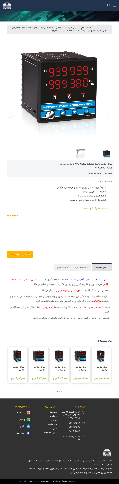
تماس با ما (53, 428)
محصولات (53, 412)
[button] (10, 112)
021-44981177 (74, 427)
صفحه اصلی (86, 27)
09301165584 (74, 431)
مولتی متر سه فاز (70, 27)
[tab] (102, 267)
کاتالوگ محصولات (50, 432)
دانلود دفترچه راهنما (19, 254)
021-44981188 (74, 423)
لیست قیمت (52, 424)
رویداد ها (53, 416)
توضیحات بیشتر (18, 378)
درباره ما (54, 420)
